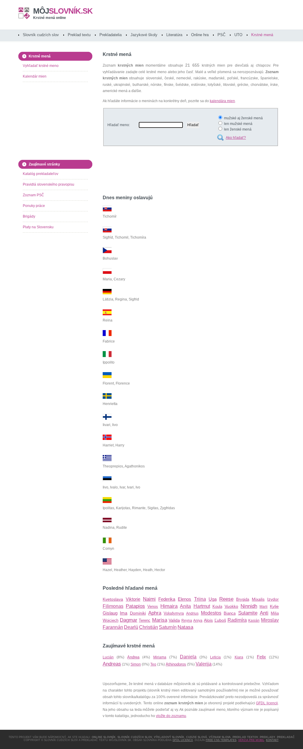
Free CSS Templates (221, 740)
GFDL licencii (267, 703)
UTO (238, 35)
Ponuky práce (34, 206)
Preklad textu (79, 35)
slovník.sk (63, 11)
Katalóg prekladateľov (40, 174)
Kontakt (272, 740)
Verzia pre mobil (251, 740)
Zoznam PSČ (33, 195)
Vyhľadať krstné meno (41, 66)
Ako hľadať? (236, 138)
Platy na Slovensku (38, 227)
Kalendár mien (34, 76)
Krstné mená (262, 35)
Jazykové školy (143, 35)
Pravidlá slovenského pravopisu (48, 184)
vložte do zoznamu (171, 716)
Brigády (29, 216)
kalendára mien (222, 101)
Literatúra (174, 35)
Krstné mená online (49, 18)
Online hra (200, 35)
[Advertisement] (172, 171)
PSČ (221, 35)
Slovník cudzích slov (41, 35)
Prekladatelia (110, 35)
